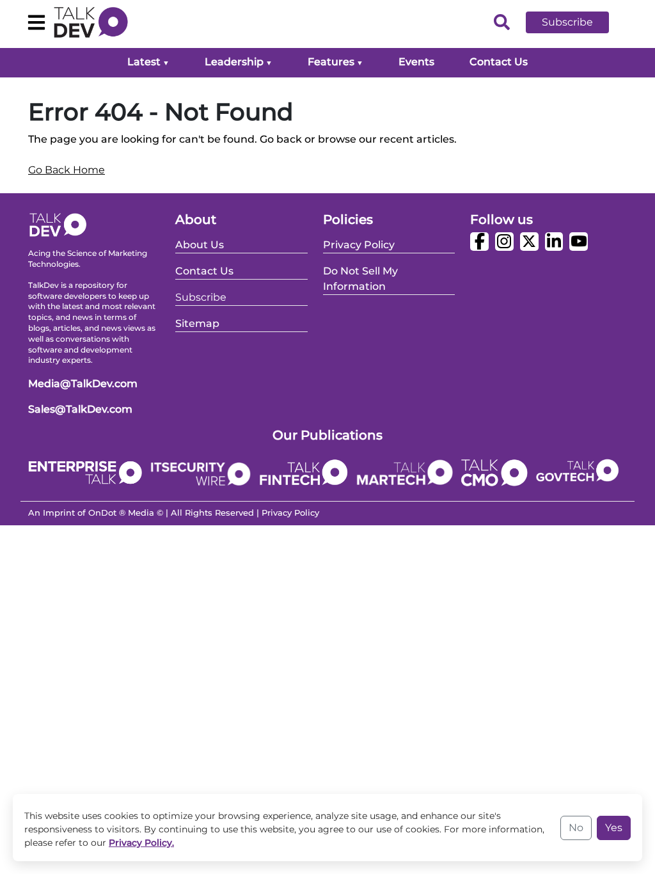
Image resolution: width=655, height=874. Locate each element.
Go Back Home (66, 170)
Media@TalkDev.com (83, 383)
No (576, 828)
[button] (577, 22)
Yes (613, 828)
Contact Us (499, 62)
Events (416, 62)
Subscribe (567, 22)
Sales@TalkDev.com (80, 409)
